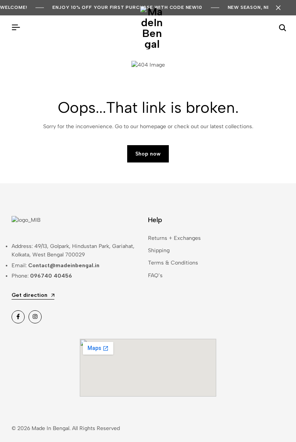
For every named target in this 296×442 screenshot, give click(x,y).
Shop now (148, 154)
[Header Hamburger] (16, 27)
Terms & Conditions (173, 263)
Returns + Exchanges (174, 238)
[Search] (282, 27)
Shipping (159, 250)
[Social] (18, 316)
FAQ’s (155, 275)
